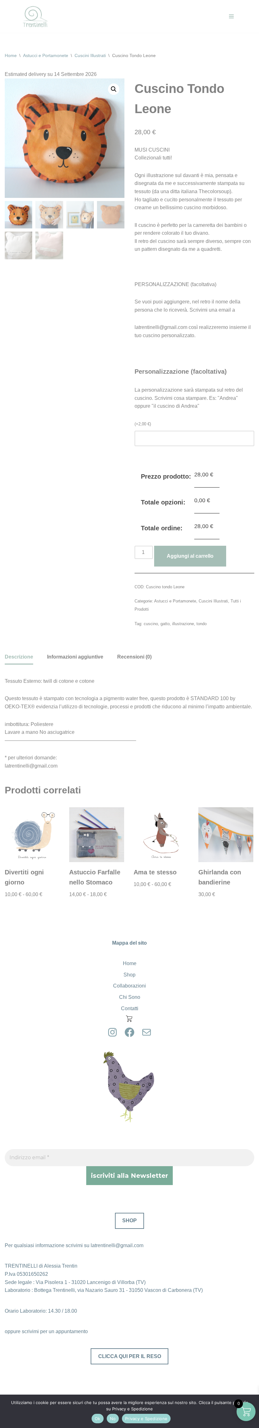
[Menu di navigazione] (231, 16)
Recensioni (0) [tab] (134, 656)
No (113, 1418)
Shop (129, 974)
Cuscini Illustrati (90, 55)
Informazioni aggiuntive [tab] (75, 656)
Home (11, 55)
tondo (201, 623)
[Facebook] (129, 1032)
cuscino (151, 623)
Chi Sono (129, 997)
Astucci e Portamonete (45, 55)
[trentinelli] (35, 16)
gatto (165, 623)
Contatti (129, 1008)
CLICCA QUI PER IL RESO (129, 1356)
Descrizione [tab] (19, 656)
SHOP (129, 1220)
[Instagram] (112, 1032)
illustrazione (183, 623)
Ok (97, 1418)
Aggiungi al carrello (190, 556)
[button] (113, 89)
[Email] (146, 1032)
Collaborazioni (129, 985)
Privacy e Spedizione (146, 1418)
